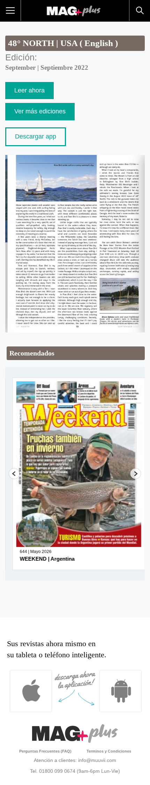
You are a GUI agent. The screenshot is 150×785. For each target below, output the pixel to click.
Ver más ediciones (40, 111)
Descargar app (35, 136)
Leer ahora (29, 90)
